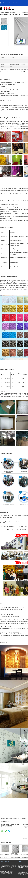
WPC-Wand (21, 862)
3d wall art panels (22, 818)
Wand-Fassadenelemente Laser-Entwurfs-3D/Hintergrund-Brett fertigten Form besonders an (8, 868)
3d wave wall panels (12, 818)
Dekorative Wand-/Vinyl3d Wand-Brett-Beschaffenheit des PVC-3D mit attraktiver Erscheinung (4, 856)
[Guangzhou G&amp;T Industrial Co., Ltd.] (8, 8)
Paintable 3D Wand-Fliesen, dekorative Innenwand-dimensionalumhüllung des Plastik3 (15, 856)
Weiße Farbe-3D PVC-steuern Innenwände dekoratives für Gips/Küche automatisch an (7, 872)
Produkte (7, 12)
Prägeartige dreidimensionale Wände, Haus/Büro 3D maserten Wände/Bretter (8, 866)
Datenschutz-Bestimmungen (7, 876)
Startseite (2, 12)
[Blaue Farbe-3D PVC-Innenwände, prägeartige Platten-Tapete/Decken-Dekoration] (4, 21)
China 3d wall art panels (18, 876)
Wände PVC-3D (13, 12)
